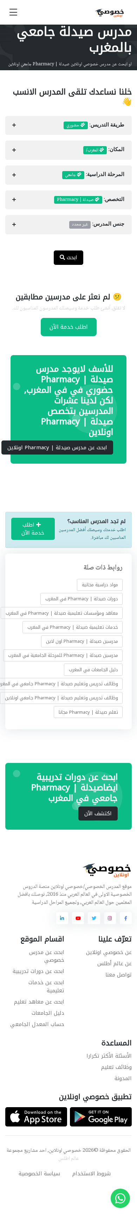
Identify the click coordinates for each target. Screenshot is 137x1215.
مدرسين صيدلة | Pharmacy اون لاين (82, 641)
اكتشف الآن (98, 813)
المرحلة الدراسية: (94, 175)
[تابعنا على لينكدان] (62, 918)
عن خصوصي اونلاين (109, 952)
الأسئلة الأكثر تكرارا (109, 1056)
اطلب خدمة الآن (69, 326)
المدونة (123, 1078)
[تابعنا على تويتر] (94, 918)
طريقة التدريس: (95, 125)
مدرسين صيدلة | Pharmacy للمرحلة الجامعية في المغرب (63, 655)
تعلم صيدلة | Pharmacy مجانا (88, 712)
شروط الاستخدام (91, 1173)
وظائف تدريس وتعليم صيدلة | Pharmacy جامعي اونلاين (61, 698)
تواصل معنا (118, 975)
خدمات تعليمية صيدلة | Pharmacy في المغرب (72, 627)
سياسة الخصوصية (39, 1173)
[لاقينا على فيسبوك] (126, 918)
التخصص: (90, 200)
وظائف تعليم (116, 1067)
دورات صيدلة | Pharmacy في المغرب (81, 599)
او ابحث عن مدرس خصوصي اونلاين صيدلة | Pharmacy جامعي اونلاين (70, 64)
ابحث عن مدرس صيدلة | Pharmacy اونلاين (57, 447)
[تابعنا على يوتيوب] (78, 918)
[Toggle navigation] (13, 12)
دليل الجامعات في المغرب (93, 669)
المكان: (105, 150)
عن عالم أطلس (114, 963)
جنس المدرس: (98, 224)
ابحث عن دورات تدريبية (38, 971)
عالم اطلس (68, 1158)
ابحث (71, 257)
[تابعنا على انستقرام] (110, 918)
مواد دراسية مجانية (100, 584)
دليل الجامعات (48, 1013)
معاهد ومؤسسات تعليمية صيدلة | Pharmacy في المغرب (62, 613)
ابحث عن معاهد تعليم (39, 1002)
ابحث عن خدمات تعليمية (46, 986)
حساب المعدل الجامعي (37, 1024)
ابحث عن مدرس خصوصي (46, 956)
